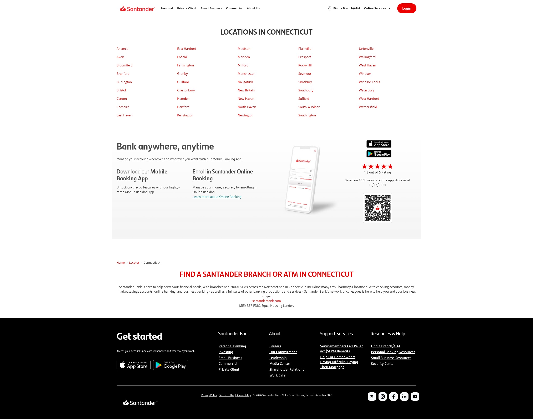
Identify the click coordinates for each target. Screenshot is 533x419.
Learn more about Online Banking (217, 197)
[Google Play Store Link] (378, 156)
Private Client (187, 8)
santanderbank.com (266, 301)
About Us (253, 8)
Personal (167, 8)
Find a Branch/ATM (346, 8)
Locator (134, 262)
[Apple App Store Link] (378, 147)
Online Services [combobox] (375, 8)
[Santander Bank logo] (137, 8)
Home (121, 262)
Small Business (211, 8)
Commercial (234, 8)
